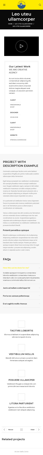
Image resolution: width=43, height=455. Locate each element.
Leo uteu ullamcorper (23, 24)
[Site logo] (21, 5)
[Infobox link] (21, 329)
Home (10, 24)
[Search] (40, 4)
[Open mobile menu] (4, 4)
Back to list (21, 429)
